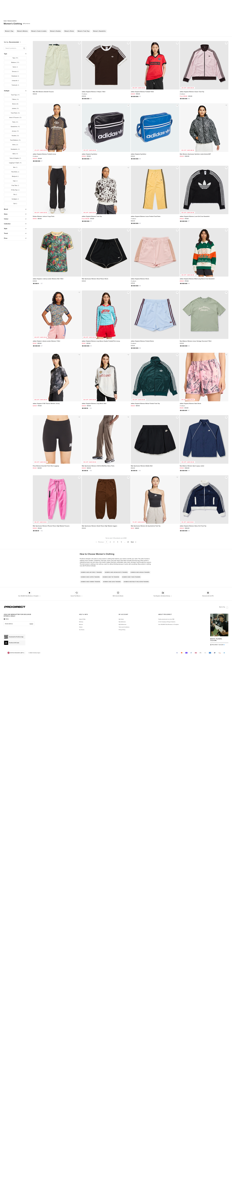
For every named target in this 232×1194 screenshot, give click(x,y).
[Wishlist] (79, 43)
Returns (81, 624)
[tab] (6, 619)
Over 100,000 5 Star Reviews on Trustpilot (168, 624)
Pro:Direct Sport (36, 653)
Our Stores (81, 630)
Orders (80, 627)
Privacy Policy (122, 630)
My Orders (121, 619)
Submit (31, 624)
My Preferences (122, 624)
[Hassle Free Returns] (77, 594)
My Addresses (122, 622)
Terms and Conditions (124, 627)
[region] (116, 31)
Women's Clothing (12, 21)
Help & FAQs (82, 619)
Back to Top (222, 607)
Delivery (81, 622)
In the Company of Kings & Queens (166, 622)
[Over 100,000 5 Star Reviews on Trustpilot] (29, 594)
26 (128, 542)
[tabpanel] (19, 624)
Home (5, 21)
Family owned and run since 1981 (166, 619)
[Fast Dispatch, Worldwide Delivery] (163, 594)
